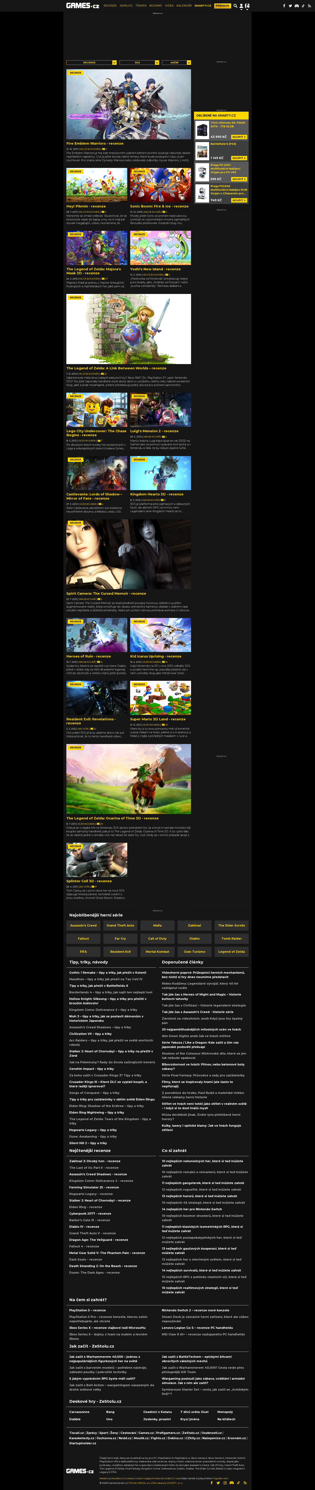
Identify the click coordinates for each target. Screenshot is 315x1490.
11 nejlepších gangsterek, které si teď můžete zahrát (203, 1183)
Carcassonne (79, 1412)
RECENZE (110, 5)
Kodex (156, 1478)
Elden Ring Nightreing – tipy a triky (96, 1112)
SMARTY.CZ (203, 5)
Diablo (195, 938)
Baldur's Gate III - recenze (89, 1220)
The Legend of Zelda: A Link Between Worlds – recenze (116, 368)
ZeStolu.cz (190, 1433)
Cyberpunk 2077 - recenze (90, 1213)
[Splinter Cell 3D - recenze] (96, 860)
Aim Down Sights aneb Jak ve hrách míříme (196, 1036)
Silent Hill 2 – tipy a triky (88, 1143)
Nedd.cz (125, 1438)
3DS (137, 62)
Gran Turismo (194, 951)
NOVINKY (155, 5)
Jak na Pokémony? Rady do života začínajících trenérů (112, 1062)
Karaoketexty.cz (81, 1438)
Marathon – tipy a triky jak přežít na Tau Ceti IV (106, 979)
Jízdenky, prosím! (157, 1419)
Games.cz (146, 1433)
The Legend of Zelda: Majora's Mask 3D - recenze (93, 271)
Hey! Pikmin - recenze (86, 206)
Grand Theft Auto (120, 925)
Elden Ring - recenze (85, 1207)
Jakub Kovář (152, 212)
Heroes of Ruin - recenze (88, 656)
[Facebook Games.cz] (284, 6)
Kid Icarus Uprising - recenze (156, 656)
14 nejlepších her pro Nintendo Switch (192, 1209)
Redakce (117, 1478)
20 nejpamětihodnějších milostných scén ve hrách (201, 1029)
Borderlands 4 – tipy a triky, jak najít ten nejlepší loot (110, 992)
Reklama (105, 1478)
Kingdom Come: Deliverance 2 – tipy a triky (103, 1010)
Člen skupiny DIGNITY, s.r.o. (167, 1483)
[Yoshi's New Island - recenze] (160, 248)
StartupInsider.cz (82, 1443)
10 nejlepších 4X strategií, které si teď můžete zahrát (203, 1202)
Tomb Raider (231, 938)
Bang (110, 1412)
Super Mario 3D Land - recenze (158, 719)
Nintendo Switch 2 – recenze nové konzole (195, 1310)
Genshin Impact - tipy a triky (91, 1069)
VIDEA (169, 5)
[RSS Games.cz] (309, 6)
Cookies (128, 1478)
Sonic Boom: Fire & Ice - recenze (159, 206)
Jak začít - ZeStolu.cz (91, 1346)
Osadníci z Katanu (157, 1412)
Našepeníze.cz (213, 1438)
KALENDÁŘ (184, 5)
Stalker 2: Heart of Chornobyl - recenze (100, 1200)
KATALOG (126, 5)
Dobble (75, 1419)
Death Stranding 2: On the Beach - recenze (103, 1266)
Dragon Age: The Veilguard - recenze (98, 1240)
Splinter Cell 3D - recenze (89, 881)
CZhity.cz (192, 1438)
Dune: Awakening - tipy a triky (93, 1136)
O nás (176, 1478)
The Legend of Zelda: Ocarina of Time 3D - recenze (112, 818)
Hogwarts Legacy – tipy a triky (93, 1130)
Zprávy (91, 1433)
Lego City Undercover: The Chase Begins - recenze (96, 433)
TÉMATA (140, 5)
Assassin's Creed (83, 925)
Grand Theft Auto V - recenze (92, 1233)
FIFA (83, 951)
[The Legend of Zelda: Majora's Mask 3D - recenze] (96, 248)
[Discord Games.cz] (297, 6)
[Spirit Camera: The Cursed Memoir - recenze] (128, 554)
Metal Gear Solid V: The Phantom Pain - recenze (107, 1253)
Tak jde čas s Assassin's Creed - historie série (198, 1012)
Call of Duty (157, 938)
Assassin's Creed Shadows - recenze (98, 1174)
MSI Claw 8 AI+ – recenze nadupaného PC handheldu (203, 1334)
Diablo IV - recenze (84, 1226)
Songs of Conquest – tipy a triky (94, 1093)
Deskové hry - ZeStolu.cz (95, 1401)
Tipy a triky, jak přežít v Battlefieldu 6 (98, 986)
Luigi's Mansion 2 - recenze (154, 431)
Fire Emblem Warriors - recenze (95, 143)
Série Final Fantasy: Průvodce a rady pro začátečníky (203, 1075)
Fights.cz (158, 1438)
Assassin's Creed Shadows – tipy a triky (100, 1027)
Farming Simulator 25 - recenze (94, 1187)
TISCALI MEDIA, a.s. (139, 1483)
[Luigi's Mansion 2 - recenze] (160, 410)
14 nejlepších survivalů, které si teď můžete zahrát (201, 1270)
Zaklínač (194, 925)
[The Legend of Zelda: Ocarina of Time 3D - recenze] (128, 779)
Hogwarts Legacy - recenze (91, 1194)
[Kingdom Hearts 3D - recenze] (160, 473)
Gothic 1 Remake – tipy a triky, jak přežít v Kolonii (107, 972)
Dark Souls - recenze (85, 1259)
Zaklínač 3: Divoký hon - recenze (94, 1161)
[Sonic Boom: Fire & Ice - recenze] (160, 185)
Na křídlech (226, 1419)
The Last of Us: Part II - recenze (94, 1167)
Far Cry (120, 938)
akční (174, 62)
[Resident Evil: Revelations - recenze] (96, 698)
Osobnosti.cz (211, 1433)
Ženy (114, 1433)
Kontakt (167, 1478)
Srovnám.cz (237, 1438)
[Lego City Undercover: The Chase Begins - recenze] (96, 410)
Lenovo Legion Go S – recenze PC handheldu (197, 1328)
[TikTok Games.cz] (303, 6)
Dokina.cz (175, 1438)
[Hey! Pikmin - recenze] (96, 185)
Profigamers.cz (168, 1433)
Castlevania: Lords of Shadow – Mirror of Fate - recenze (94, 496)
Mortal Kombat (157, 951)
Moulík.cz (141, 1438)
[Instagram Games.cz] (225, 1483)
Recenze (89, 62)
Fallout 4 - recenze (84, 1246)
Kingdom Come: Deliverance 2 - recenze (101, 1181)
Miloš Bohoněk (90, 149)
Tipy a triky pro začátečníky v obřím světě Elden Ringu (112, 1099)
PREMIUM (222, 5)
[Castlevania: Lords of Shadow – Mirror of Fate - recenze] (96, 473)
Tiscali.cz (76, 1433)
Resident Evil (120, 951)
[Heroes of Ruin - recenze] (96, 635)
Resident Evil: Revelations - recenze (91, 721)
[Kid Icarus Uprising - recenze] (160, 635)
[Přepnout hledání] (235, 5)
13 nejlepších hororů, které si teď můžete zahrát (199, 1196)
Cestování (128, 1433)
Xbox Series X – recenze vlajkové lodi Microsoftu (107, 1328)
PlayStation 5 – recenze (87, 1310)
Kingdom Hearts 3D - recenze (157, 494)
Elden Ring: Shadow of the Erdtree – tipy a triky (106, 1106)
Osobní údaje (143, 1478)
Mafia (157, 925)
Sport (103, 1433)
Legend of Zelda (231, 951)
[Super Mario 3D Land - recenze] (160, 698)
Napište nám (220, 1478)
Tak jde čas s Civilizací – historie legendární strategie (204, 1005)
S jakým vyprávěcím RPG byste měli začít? (102, 1378)
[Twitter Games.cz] (290, 6)
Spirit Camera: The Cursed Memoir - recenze (106, 593)
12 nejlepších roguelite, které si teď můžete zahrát (201, 1189)
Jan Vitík (83, 728)
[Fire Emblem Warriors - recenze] (128, 104)
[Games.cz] (82, 5)
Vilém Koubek (87, 440)
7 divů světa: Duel (194, 1412)
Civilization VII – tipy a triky (90, 1034)
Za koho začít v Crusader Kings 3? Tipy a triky (105, 1075)
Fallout (83, 938)
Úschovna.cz (106, 1438)
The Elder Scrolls (231, 925)
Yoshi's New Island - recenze (155, 269)
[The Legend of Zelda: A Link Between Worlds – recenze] (128, 329)
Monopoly (225, 1412)
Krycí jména (189, 1419)
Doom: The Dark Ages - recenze (94, 1272)
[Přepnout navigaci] (241, 5)
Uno (109, 1419)
